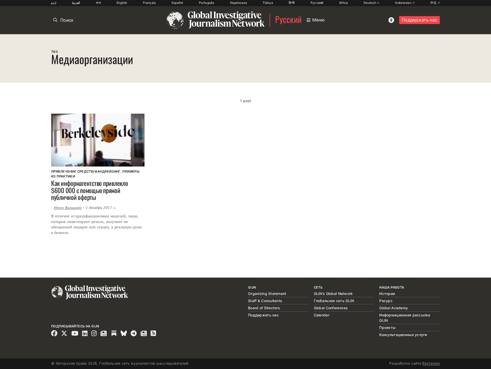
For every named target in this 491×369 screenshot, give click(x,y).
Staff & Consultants (265, 301)
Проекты (387, 327)
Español (177, 3)
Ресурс (386, 301)
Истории (387, 293)
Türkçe (268, 3)
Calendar (321, 315)
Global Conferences (331, 308)
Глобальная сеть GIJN (334, 301)
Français (149, 3)
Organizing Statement (267, 293)
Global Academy (393, 308)
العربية (76, 3)
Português (206, 3)
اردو (53, 3)
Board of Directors (264, 308)
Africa (343, 3)
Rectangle (431, 363)
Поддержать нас (419, 19)
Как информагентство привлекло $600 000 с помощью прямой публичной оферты (89, 191)
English (122, 3)
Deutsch (370, 3)
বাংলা (98, 3)
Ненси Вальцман (68, 207)
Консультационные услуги (403, 334)
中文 (434, 3)
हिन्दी (292, 3)
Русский (316, 3)
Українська (238, 3)
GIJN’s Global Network (333, 293)
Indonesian (403, 3)
